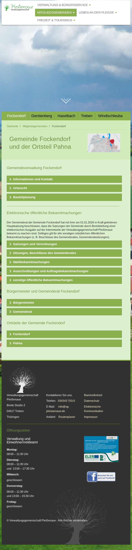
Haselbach (66, 116)
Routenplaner (66, 416)
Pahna (17, 343)
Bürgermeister (23, 302)
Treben (86, 116)
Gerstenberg (41, 116)
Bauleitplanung (24, 197)
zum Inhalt (66, 99)
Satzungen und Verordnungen (35, 244)
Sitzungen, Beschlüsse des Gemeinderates (44, 253)
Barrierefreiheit (93, 395)
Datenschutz (91, 400)
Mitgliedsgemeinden (35, 126)
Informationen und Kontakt (33, 179)
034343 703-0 (66, 400)
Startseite (12, 126)
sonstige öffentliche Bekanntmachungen (43, 280)
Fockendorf (16, 116)
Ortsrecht (20, 188)
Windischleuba (110, 116)
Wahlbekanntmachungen (31, 262)
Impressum (90, 416)
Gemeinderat (22, 311)
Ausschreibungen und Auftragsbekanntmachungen (50, 271)
